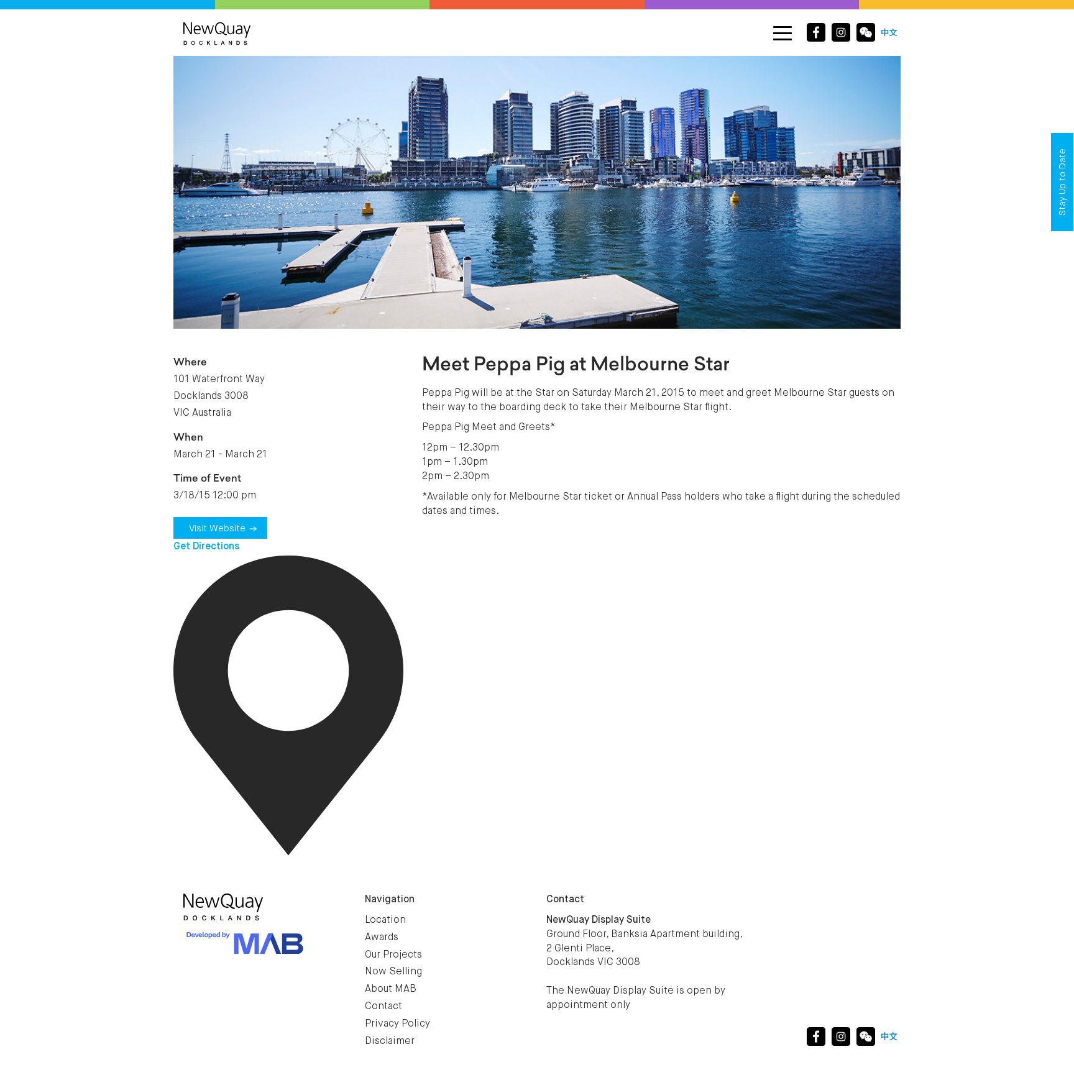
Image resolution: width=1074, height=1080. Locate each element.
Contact (383, 1007)
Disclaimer (390, 1041)
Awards (381, 938)
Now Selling (393, 972)
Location (385, 920)
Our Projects (393, 955)
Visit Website (217, 528)
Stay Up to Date (1062, 182)
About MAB (390, 989)
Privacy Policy (397, 1024)
